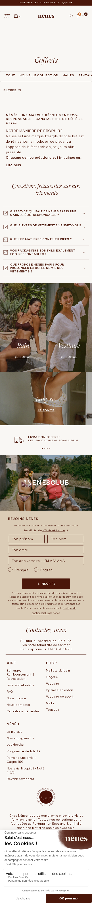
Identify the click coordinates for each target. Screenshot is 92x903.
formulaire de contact (53, 645)
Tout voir (53, 709)
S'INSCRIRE (47, 583)
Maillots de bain (58, 670)
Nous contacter (18, 704)
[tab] (81, 16)
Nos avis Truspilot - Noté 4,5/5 (25, 770)
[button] (71, 16)
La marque (15, 731)
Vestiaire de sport (59, 696)
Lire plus (13, 165)
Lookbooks (15, 744)
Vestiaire (52, 683)
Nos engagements (20, 738)
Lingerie (52, 677)
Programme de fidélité (23, 751)
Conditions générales (23, 711)
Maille (50, 703)
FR (16, 15)
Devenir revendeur (20, 779)
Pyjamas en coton (59, 690)
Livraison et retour (20, 685)
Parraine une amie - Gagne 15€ (21, 759)
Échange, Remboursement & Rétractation (21, 674)
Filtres (10, 90)
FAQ (10, 691)
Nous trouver (16, 698)
